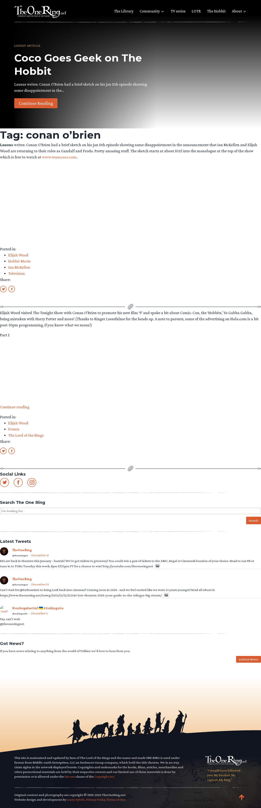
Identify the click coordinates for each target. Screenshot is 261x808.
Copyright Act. (104, 776)
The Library (124, 11)
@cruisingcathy (20, 613)
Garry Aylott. (76, 799)
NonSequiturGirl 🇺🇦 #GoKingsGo (38, 608)
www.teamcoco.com (59, 157)
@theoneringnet (20, 555)
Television (16, 273)
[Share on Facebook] (11, 289)
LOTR (196, 11)
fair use (70, 776)
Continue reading (14, 407)
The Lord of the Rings (26, 435)
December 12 (40, 584)
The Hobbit (216, 11)
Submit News (248, 659)
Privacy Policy (95, 799)
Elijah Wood (18, 255)
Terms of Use (116, 799)
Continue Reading (36, 103)
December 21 (40, 555)
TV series (178, 11)
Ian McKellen (19, 267)
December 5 (39, 613)
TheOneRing (22, 550)
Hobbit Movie (19, 261)
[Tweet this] (3, 289)
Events (13, 429)
